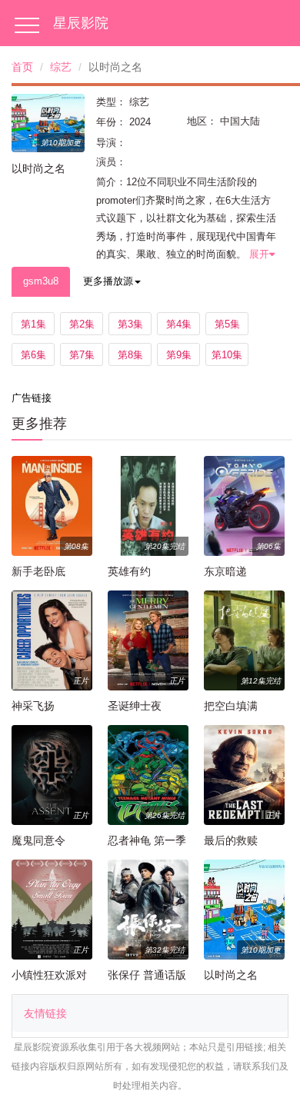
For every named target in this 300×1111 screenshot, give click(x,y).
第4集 (179, 324)
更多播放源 (108, 281)
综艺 (61, 67)
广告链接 (32, 398)
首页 (22, 67)
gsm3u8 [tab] (40, 281)
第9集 (179, 355)
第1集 (33, 324)
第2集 (82, 324)
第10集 (227, 355)
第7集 (82, 355)
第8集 (130, 355)
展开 (259, 254)
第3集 (130, 324)
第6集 (33, 355)
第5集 (227, 324)
